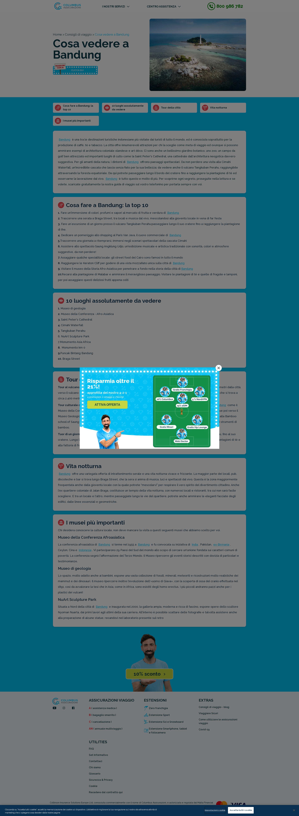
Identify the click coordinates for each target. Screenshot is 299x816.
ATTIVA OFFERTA (107, 405)
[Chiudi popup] (219, 368)
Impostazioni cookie (215, 810)
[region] (149, 810)
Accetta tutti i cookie (241, 810)
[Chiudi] (294, 810)
